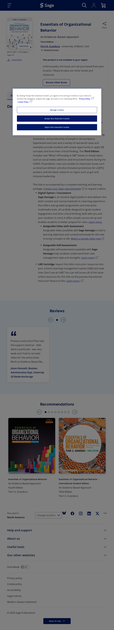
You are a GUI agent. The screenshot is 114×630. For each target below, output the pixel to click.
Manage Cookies (57, 110)
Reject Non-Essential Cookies (57, 127)
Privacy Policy (85, 99)
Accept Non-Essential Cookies (57, 118)
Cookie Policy (23, 102)
